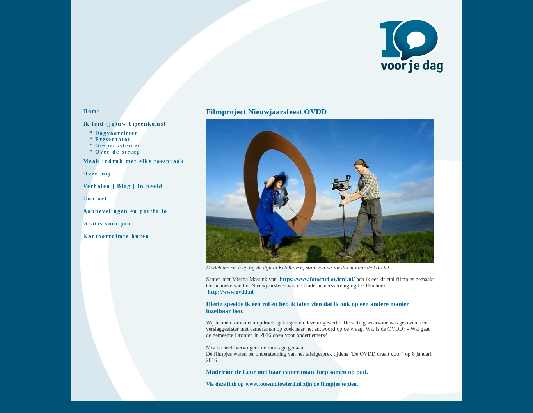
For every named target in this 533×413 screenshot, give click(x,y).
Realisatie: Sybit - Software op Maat (266, 410)
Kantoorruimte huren (116, 236)
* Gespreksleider (115, 146)
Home (91, 111)
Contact (95, 199)
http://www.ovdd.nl (231, 292)
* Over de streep (114, 152)
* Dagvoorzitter (113, 133)
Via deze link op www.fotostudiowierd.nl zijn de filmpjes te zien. (282, 384)
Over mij (97, 174)
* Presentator (110, 139)
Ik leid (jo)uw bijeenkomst (124, 124)
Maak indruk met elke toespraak (133, 161)
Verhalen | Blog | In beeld (123, 186)
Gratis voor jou (107, 224)
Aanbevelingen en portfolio (125, 211)
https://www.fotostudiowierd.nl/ (317, 279)
